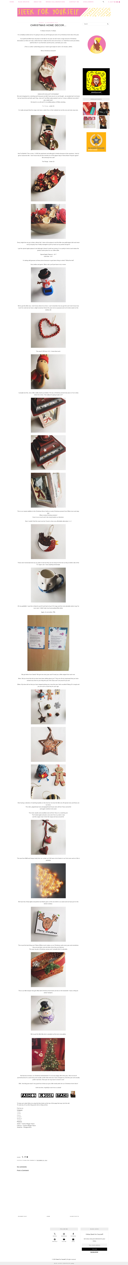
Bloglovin (19, 1118)
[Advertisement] (48, 1200)
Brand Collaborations (55, 2)
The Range (45, 106)
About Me (38, 2)
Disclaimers (88, 2)
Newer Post (23, 1216)
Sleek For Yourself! (61, 1259)
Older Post (74, 1216)
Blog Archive (23, 2)
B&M (49, 351)
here (70, 521)
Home (12, 2)
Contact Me (74, 2)
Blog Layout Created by (64, 1263)
